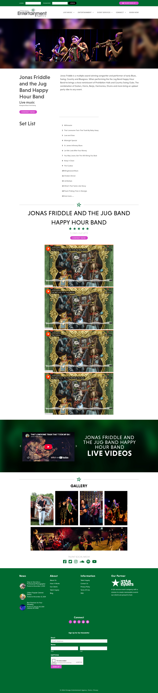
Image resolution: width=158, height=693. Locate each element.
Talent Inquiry (54, 590)
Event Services (103, 12)
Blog (51, 593)
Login (21, 3)
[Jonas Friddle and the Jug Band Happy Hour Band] (42, 508)
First (52, 651)
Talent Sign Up (130, 3)
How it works (55, 583)
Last (81, 651)
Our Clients (54, 587)
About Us (53, 580)
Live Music (67, 12)
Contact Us (84, 583)
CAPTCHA (55, 655)
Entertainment (85, 12)
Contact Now (28, 112)
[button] (20, 445)
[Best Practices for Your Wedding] (22, 607)
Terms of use (85, 590)
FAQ (82, 593)
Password (46, 3)
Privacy (95, 690)
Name (53, 644)
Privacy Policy (85, 587)
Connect (120, 12)
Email (54, 638)
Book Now (134, 12)
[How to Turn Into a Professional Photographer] (22, 586)
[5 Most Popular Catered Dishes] (22, 597)
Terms (90, 690)
